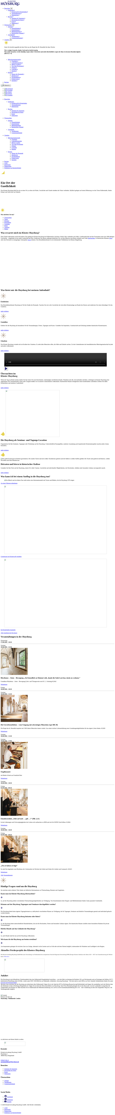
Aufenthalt (11, 35)
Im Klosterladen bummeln (8, 630)
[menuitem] (59, 89)
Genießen (7, 224)
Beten (6, 225)
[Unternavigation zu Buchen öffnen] (14, 109)
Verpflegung (15, 36)
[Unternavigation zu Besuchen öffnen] (11, 99)
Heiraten (6, 221)
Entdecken (11, 10)
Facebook (10, 1097)
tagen (110, 238)
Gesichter (14, 69)
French (10, 93)
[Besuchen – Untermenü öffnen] (11, 8)
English (10, 90)
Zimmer (10, 26)
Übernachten (8, 25)
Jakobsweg (15, 76)
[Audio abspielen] (6, 369)
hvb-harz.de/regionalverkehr (9, 982)
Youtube (8, 1101)
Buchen (10, 16)
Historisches (15, 15)
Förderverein (15, 79)
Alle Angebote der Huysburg (9, 633)
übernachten (91, 238)
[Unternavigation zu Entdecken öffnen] (15, 101)
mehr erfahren (5, 311)
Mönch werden (16, 64)
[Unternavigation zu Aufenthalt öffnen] (15, 129)
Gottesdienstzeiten (17, 63)
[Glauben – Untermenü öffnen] (11, 40)
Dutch (10, 92)
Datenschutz (7, 166)
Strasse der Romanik (18, 74)
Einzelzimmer (16, 30)
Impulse (14, 71)
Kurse (13, 21)
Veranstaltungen (16, 13)
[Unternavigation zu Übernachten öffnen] (13, 118)
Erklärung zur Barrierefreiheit (12, 168)
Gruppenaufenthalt (17, 38)
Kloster (10, 72)
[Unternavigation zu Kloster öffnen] (13, 151)
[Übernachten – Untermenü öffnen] (13, 25)
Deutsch (7, 85)
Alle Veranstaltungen (7, 875)
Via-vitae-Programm (17, 66)
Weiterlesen (4, 684)
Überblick (15, 61)
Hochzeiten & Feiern (18, 20)
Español (9, 95)
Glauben (7, 40)
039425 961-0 (5, 1060)
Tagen (6, 219)
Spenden (14, 80)
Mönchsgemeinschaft (14, 59)
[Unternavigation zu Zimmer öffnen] (14, 120)
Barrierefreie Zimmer (18, 33)
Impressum (7, 164)
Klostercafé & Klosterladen (19, 12)
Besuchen (7, 8)
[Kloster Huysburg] (10, 5)
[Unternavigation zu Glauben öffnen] (11, 135)
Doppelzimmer (16, 28)
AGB (5, 163)
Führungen (15, 23)
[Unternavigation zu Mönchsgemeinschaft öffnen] (21, 138)
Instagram (10, 1100)
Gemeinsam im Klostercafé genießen (11, 556)
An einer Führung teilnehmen (9, 483)
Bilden (6, 229)
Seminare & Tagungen (18, 18)
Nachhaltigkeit (16, 77)
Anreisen (6, 227)
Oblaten (14, 67)
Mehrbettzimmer (16, 31)
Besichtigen (7, 222)
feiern (29, 240)
